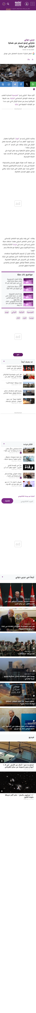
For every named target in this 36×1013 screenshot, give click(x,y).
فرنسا (15, 244)
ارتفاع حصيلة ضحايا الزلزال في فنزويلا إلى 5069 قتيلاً (14, 288)
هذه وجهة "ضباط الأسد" (14, 383)
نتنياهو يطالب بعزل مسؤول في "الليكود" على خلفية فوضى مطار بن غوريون (18, 727)
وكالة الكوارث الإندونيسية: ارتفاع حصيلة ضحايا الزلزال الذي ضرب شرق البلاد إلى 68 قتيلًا (13, 282)
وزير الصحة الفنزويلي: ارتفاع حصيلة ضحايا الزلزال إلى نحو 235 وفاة (14, 303)
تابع (18, 354)
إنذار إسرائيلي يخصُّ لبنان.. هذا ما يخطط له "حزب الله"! (13, 450)
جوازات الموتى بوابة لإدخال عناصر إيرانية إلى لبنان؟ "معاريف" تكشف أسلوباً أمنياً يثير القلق (12, 475)
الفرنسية (15, 95)
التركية (12, 98)
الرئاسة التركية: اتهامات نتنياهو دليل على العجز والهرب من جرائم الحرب (14, 367)
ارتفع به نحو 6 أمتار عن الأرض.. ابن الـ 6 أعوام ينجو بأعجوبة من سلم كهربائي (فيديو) (18, 767)
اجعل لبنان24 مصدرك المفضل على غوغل (18, 53)
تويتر (17, 138)
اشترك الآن (8, 9)
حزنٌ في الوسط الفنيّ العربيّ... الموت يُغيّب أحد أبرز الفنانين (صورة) (13, 466)
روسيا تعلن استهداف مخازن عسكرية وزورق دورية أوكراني (12, 392)
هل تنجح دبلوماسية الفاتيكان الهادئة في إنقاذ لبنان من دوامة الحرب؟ (12, 375)
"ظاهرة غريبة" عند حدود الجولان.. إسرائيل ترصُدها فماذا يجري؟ (14, 400)
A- (33, 60)
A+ (29, 60)
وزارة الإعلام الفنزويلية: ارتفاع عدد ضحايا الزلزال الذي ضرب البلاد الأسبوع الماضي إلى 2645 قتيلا (14, 297)
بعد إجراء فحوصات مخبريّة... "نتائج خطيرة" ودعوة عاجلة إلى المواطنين (13, 458)
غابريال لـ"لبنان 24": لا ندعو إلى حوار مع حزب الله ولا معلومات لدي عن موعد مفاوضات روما (13, 483)
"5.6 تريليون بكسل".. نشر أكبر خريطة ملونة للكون (19, 796)
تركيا (16, 104)
